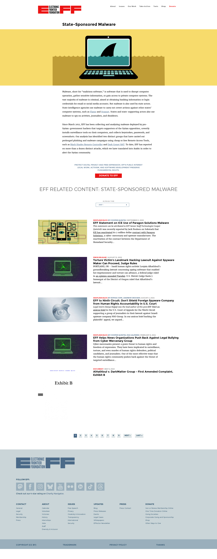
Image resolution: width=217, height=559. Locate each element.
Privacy (70, 511)
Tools (155, 6)
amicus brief (99, 310)
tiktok (90, 487)
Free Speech (73, 508)
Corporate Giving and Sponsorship (159, 517)
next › (128, 435)
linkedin (80, 487)
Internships (46, 520)
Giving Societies (151, 514)
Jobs (44, 523)
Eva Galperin (133, 335)
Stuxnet (105, 111)
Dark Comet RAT (116, 144)
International (73, 520)
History (44, 517)
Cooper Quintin (118, 220)
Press (18, 520)
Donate (172, 6)
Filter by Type (108, 201)
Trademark (69, 545)
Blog (95, 508)
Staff (44, 526)
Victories (45, 514)
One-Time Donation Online (156, 511)
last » (139, 435)
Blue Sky (50, 487)
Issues (122, 6)
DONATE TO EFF (108, 175)
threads (100, 487)
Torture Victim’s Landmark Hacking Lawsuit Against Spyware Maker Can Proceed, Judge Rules (133, 261)
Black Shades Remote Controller (86, 144)
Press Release (100, 257)
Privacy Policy (118, 545)
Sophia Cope (116, 298)
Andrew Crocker (131, 298)
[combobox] (112, 205)
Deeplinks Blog (100, 220)
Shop (163, 6)
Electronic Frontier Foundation (59, 11)
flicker (70, 487)
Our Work (132, 6)
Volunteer (46, 511)
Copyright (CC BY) (26, 545)
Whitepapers (99, 520)
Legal (18, 511)
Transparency (73, 517)
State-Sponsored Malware (139, 189)
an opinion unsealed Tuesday (110, 276)
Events (96, 514)
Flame (93, 111)
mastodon (20, 487)
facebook (30, 487)
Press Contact (125, 508)
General (19, 508)
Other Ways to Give (153, 523)
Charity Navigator (54, 493)
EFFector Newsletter (102, 523)
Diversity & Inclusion (50, 529)
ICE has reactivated (102, 232)
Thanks (160, 545)
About (113, 6)
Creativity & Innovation (77, 514)
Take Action (144, 6)
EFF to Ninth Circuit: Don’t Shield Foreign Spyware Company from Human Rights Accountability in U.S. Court (133, 302)
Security (19, 514)
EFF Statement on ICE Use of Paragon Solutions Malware (131, 222)
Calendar (45, 508)
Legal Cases (98, 517)
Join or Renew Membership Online (159, 508)
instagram (40, 487)
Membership (21, 517)
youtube (60, 487)
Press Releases (100, 511)
